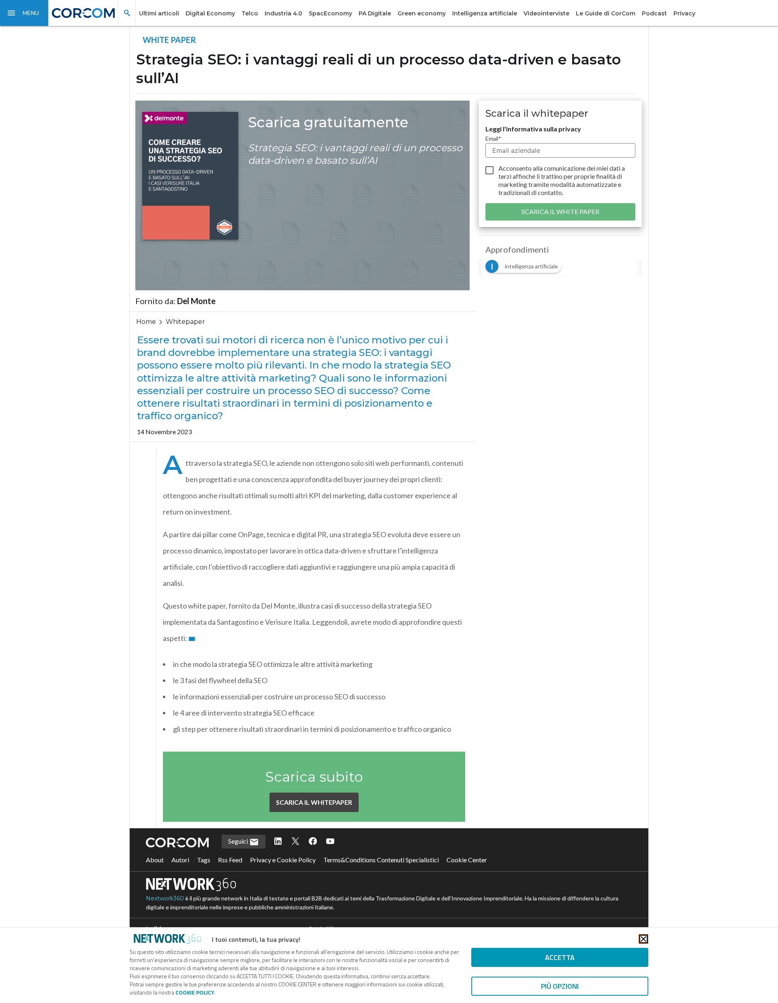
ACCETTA (560, 957)
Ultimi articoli (159, 13)
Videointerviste (546, 13)
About (155, 860)
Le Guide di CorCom (605, 13)
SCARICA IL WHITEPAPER (314, 802)
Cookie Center (467, 860)
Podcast (654, 13)
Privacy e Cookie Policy (283, 860)
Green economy (422, 13)
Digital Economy (210, 13)
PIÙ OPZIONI (560, 986)
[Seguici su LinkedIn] (278, 841)
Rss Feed (230, 860)
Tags (203, 860)
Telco (250, 13)
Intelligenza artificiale (484, 13)
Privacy (684, 13)
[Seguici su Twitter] (295, 841)
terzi (504, 176)
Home (146, 322)
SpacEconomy (330, 13)
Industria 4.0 (283, 13)
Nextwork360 (165, 898)
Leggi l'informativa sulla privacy (533, 129)
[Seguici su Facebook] (313, 841)
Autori (180, 860)
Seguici (238, 841)
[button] (24, 13)
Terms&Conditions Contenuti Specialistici (381, 860)
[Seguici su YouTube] (330, 841)
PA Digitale (375, 13)
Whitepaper (185, 322)
